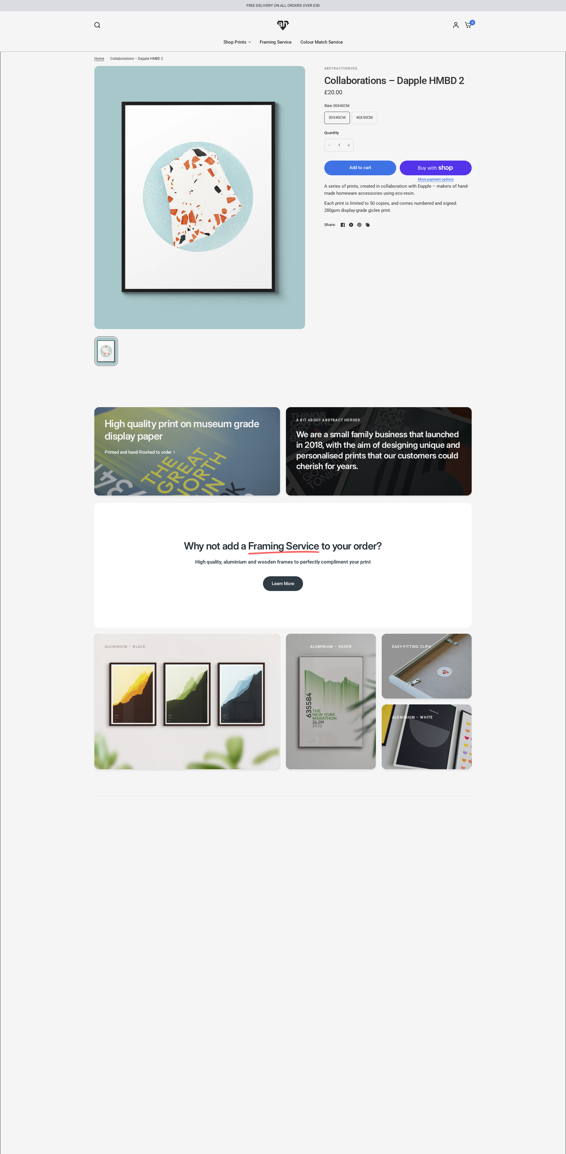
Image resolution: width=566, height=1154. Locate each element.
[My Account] (456, 25)
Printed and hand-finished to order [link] (138, 452)
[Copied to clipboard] (367, 224)
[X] (351, 224)
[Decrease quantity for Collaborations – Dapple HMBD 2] (329, 145)
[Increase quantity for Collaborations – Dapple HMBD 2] (348, 145)
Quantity (331, 133)
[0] (467, 25)
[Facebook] (342, 224)
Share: (330, 225)
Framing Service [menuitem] (276, 42)
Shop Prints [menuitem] (234, 42)
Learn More (283, 583)
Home (99, 59)
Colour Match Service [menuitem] (321, 42)
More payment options (436, 179)
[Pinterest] (359, 224)
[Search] (98, 25)
